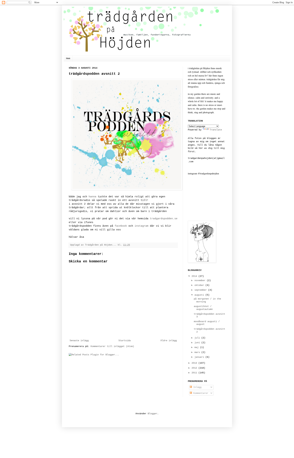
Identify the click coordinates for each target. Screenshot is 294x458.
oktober (199, 285)
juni (197, 342)
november (200, 280)
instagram (141, 225)
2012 (195, 368)
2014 (195, 276)
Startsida (124, 340)
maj (197, 347)
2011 (195, 372)
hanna (92, 196)
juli (197, 337)
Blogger (152, 413)
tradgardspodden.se (163, 218)
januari (199, 357)
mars (197, 352)
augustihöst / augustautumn (203, 308)
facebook (121, 225)
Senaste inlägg (79, 340)
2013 (195, 363)
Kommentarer (200, 393)
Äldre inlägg (168, 340)
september (201, 290)
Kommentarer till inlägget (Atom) (112, 346)
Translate (216, 129)
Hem (68, 58)
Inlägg (196, 387)
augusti (199, 295)
